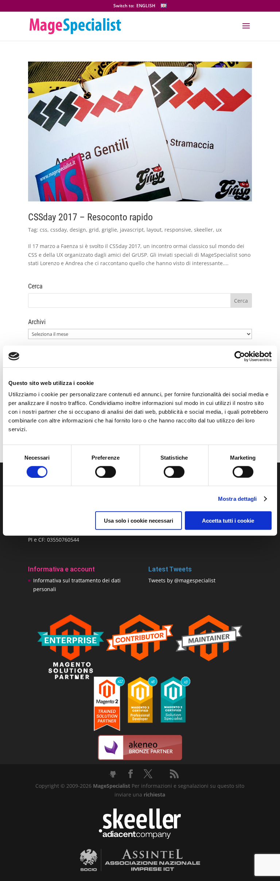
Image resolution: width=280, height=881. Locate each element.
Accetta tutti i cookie (228, 521)
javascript (132, 229)
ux (219, 229)
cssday (58, 229)
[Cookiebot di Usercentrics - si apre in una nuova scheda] (240, 356)
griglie (109, 229)
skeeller (203, 229)
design (78, 229)
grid (94, 229)
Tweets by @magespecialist (181, 580)
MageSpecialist (111, 785)
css (43, 229)
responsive (177, 229)
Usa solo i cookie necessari (138, 521)
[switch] (105, 471)
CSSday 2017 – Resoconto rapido (90, 217)
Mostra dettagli (237, 498)
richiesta (153, 794)
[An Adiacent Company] (139, 837)
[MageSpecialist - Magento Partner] (140, 728)
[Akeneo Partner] (140, 759)
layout (154, 229)
